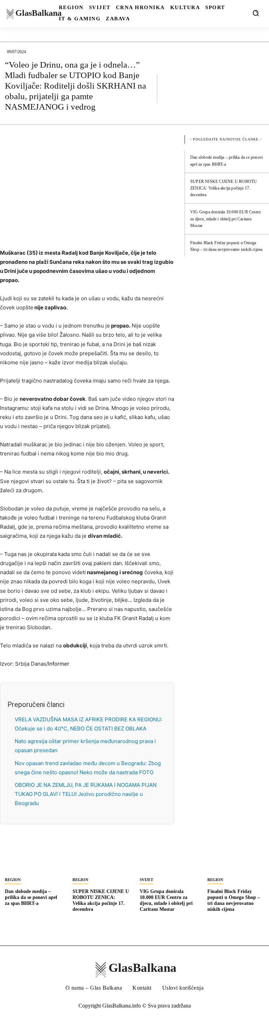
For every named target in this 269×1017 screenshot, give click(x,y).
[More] (256, 88)
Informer (58, 663)
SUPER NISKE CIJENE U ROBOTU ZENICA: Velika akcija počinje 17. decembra (223, 188)
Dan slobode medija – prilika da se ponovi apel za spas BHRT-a (31, 897)
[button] (255, 13)
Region (13, 880)
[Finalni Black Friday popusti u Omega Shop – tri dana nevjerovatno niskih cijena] (235, 858)
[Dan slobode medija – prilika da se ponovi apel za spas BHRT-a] (33, 858)
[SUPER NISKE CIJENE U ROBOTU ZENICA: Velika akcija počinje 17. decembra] (101, 858)
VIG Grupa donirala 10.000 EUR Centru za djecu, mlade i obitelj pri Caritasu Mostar (225, 218)
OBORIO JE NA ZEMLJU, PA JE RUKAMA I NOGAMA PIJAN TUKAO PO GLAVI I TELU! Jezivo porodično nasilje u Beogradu (86, 794)
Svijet (146, 880)
